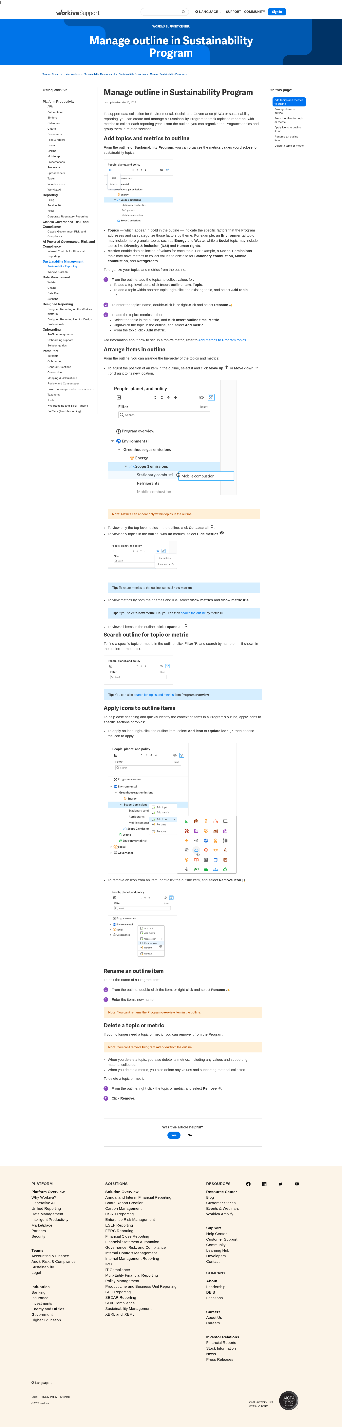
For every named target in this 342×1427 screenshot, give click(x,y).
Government (42, 1314)
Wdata (52, 282)
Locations (214, 1298)
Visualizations (56, 184)
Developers (216, 1256)
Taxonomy (54, 394)
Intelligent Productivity (49, 1219)
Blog (210, 1197)
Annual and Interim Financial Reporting (138, 1197)
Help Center (216, 1234)
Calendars (54, 123)
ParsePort (50, 351)
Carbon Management (123, 1208)
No (190, 1135)
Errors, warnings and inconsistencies (70, 389)
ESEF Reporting (119, 1225)
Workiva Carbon (58, 271)
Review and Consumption (64, 383)
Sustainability (42, 1267)
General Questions (59, 366)
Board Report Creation (124, 1203)
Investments (41, 1303)
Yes (174, 1135)
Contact (212, 1261)
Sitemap (65, 1396)
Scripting (53, 298)
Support (213, 1228)
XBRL (51, 211)
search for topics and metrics (154, 694)
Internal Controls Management (131, 1253)
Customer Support (221, 1239)
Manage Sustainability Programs (168, 74)
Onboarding (52, 329)
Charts (52, 128)
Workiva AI (54, 189)
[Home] (78, 13)
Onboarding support (60, 340)
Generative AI (43, 1203)
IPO (108, 1264)
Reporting (50, 195)
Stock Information (221, 1348)
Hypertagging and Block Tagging (68, 405)
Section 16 (54, 205)
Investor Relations (222, 1337)
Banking (38, 1292)
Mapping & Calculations (62, 378)
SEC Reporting (118, 1292)
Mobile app (54, 156)
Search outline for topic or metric (289, 120)
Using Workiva (72, 74)
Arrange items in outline (285, 110)
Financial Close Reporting (127, 1236)
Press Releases (219, 1359)
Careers (213, 1312)
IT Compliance (117, 1270)
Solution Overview (122, 1192)
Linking (52, 150)
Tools (51, 400)
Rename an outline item (286, 138)
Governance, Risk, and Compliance (135, 1247)
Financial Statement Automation (132, 1242)
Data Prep (54, 293)
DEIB (210, 1292)
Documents (55, 134)
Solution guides (57, 345)
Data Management (56, 277)
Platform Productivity (58, 101)
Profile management (60, 334)
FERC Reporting (119, 1231)
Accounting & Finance (50, 1256)
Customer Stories (221, 1203)
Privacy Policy (49, 1396)
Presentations (56, 161)
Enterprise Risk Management (130, 1219)
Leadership (215, 1287)
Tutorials (53, 355)
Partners (38, 1231)
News (211, 1354)
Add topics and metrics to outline (289, 101)
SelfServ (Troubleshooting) (64, 411)
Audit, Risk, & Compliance (53, 1261)
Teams (37, 1250)
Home (51, 145)
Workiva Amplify (219, 1214)
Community (216, 1245)
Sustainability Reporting (132, 74)
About (211, 1281)
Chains (52, 287)
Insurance (39, 1298)
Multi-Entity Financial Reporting (131, 1275)
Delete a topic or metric (289, 145)
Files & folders (56, 139)
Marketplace (41, 1225)
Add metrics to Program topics (222, 340)
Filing (51, 199)
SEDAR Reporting (120, 1297)
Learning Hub (217, 1250)
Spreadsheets (56, 173)
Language (209, 11)
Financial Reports (221, 1343)
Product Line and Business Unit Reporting (141, 1286)
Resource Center (221, 1192)
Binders (52, 117)
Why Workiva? (43, 1197)
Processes (54, 167)
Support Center (51, 74)
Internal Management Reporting (132, 1258)
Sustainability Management (99, 74)
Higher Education (46, 1320)
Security (38, 1236)
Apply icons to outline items (288, 129)
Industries (40, 1287)
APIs (50, 106)
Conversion (55, 372)
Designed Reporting (58, 304)
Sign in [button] (277, 12)
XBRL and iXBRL (120, 1314)
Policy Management (122, 1281)
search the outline (193, 613)
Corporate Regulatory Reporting (68, 216)
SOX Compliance (120, 1303)
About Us (214, 1317)
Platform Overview (48, 1192)
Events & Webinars (222, 1208)
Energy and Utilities (47, 1309)
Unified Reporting (46, 1208)
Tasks (51, 178)
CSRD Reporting (119, 1214)
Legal (36, 1272)
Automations (55, 112)
